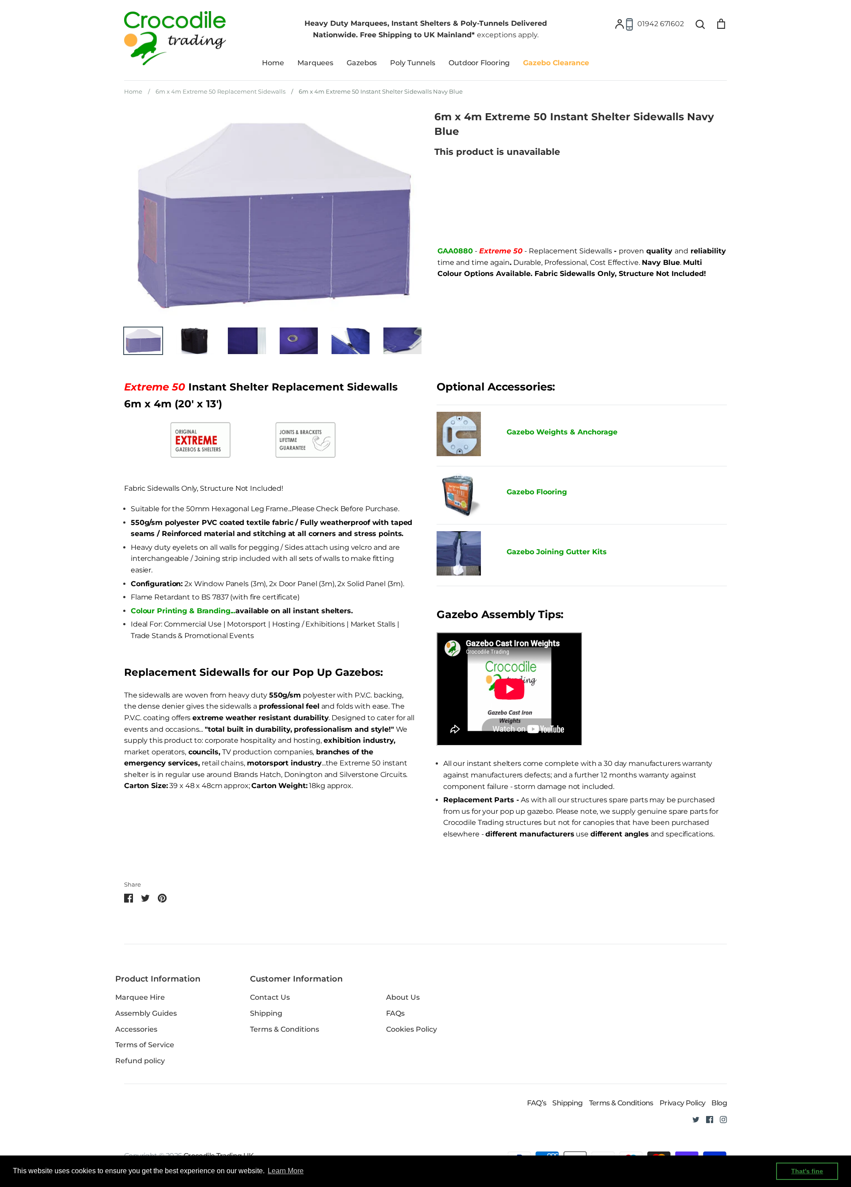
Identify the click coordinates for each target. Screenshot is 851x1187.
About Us (403, 997)
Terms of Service (144, 1045)
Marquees (315, 63)
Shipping (266, 1013)
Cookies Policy (411, 1029)
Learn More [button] (286, 1171)
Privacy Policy (683, 1103)
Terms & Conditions (284, 1029)
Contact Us (270, 997)
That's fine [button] (807, 1171)
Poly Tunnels (412, 63)
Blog (719, 1103)
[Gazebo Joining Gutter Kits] (465, 555)
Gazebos (362, 63)
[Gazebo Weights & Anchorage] (459, 454)
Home (273, 63)
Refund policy (140, 1061)
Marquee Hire (140, 997)
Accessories (136, 1029)
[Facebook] (706, 1119)
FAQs (395, 1013)
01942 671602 (660, 24)
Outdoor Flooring (479, 63)
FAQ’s (536, 1103)
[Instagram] (720, 1119)
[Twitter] (692, 1119)
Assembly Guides (146, 1013)
